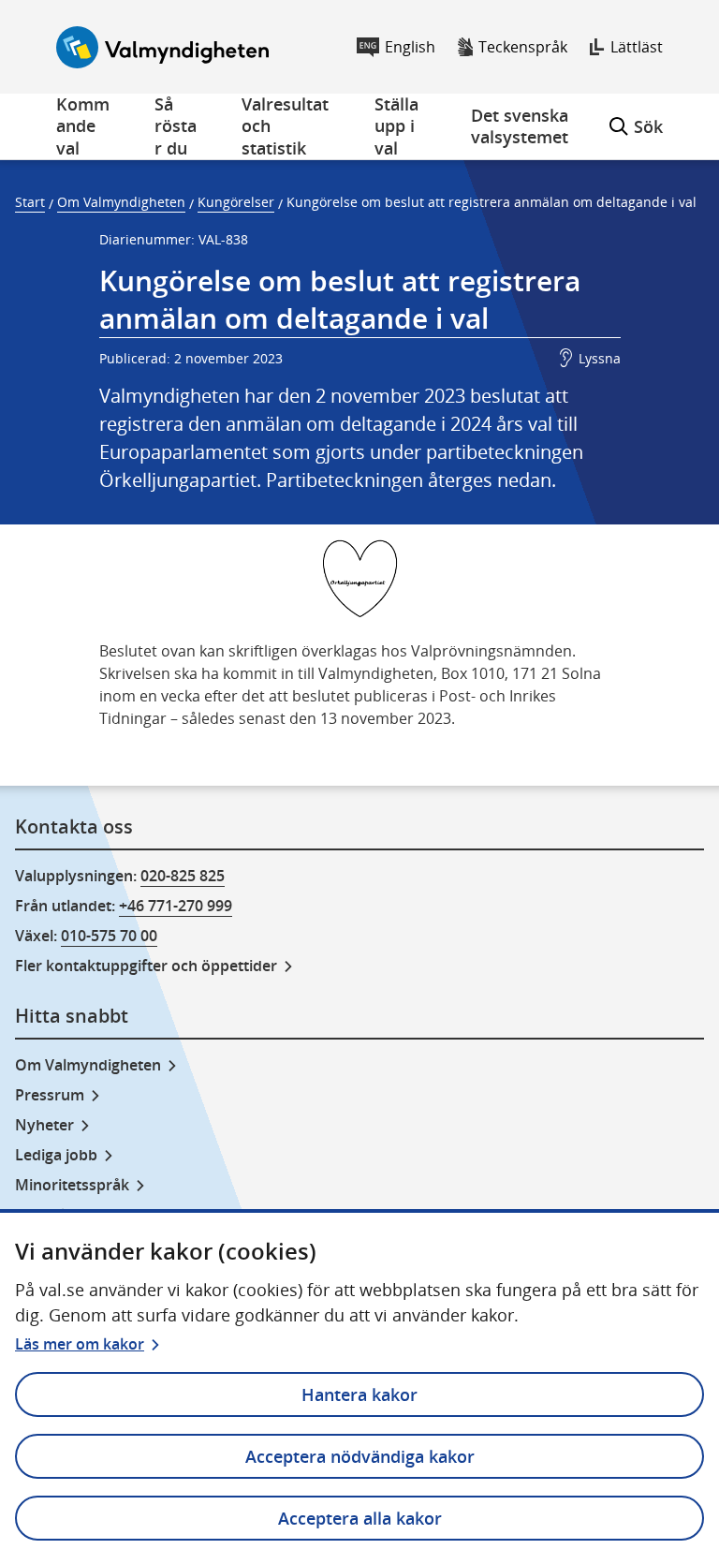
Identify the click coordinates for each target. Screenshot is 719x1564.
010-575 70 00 (109, 935)
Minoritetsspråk (72, 1184)
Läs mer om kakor (79, 1344)
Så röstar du (175, 126)
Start (30, 202)
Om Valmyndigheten (121, 202)
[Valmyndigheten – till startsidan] (162, 47)
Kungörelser (236, 202)
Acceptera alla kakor (360, 1518)
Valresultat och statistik (285, 126)
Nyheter (44, 1124)
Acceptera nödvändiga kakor (360, 1456)
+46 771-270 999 (175, 905)
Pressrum (49, 1094)
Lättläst (636, 47)
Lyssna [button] (600, 358)
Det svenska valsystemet (519, 126)
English (410, 47)
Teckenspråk (522, 47)
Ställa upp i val (396, 126)
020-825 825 (182, 875)
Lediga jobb (56, 1154)
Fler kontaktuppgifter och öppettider (146, 965)
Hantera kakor (359, 1394)
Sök (636, 116)
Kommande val (83, 126)
